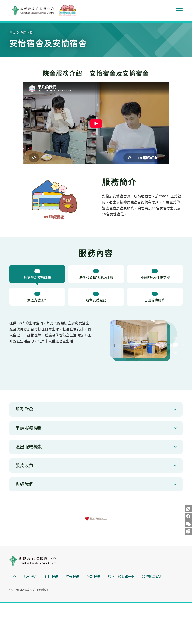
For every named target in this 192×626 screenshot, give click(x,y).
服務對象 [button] (24, 409)
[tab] (37, 275)
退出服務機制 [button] (28, 446)
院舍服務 (27, 32)
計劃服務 (93, 577)
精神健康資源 (152, 577)
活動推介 (30, 577)
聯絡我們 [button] (24, 484)
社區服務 (51, 577)
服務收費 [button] (24, 465)
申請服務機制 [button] (28, 428)
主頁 (12, 32)
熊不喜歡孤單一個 (121, 577)
